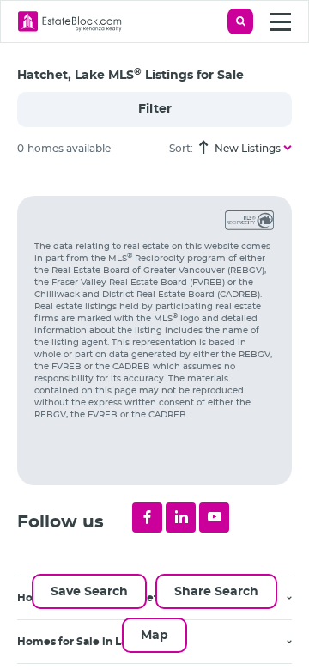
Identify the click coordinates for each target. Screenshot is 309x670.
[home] (70, 21)
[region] (163, 420)
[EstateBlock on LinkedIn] (181, 517)
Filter (155, 109)
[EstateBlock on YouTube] (214, 517)
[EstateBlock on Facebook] (147, 517)
